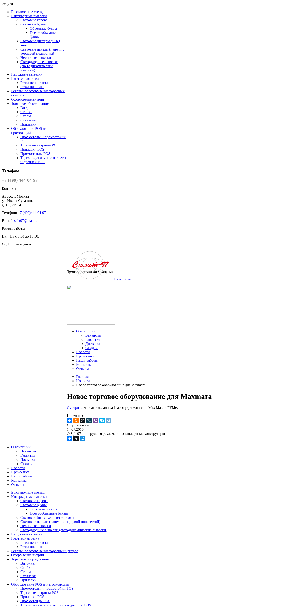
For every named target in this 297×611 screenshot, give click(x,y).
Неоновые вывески (35, 58)
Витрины (27, 108)
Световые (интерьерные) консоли (47, 517)
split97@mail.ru (26, 221)
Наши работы (87, 360)
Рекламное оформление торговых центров (44, 551)
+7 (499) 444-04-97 (20, 180)
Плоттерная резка (25, 78)
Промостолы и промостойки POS (47, 588)
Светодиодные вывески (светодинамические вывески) (39, 66)
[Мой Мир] (82, 438)
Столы (25, 116)
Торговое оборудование (30, 103)
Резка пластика (32, 87)
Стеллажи (28, 120)
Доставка (92, 344)
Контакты (84, 364)
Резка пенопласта (34, 83)
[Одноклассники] (76, 420)
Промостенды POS (35, 154)
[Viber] (95, 420)
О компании (86, 331)
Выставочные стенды (28, 12)
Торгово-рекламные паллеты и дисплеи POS (43, 160)
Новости (83, 352)
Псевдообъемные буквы (49, 513)
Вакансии (93, 335)
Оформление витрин (27, 99)
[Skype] (102, 420)
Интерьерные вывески (29, 16)
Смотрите (74, 408)
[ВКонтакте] (69, 420)
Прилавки (28, 124)
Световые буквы (33, 24)
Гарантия (92, 339)
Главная (82, 377)
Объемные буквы (43, 28)
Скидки (91, 348)
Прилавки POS (32, 149)
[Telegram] (108, 420)
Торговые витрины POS (39, 145)
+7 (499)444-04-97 (32, 213)
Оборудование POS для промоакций (29, 131)
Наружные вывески (26, 74)
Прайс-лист (85, 356)
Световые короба (34, 20)
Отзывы (82, 369)
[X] (82, 420)
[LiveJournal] (89, 420)
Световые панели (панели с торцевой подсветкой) (42, 51)
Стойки (26, 112)
